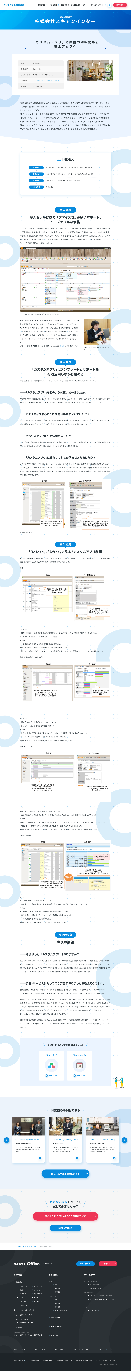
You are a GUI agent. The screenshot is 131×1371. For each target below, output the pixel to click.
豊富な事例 (65, 5)
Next (124, 1141)
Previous (6, 1141)
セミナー (85, 5)
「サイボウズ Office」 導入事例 (26, 1246)
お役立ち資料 (76, 5)
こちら (62, 346)
